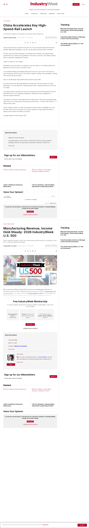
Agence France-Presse (9, 37)
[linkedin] (27, 42)
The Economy (6, 20)
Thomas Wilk (6, 245)
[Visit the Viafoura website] (53, 203)
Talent (27, 13)
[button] (4, 4)
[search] (7, 4)
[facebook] (25, 42)
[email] (35, 42)
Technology (34, 13)
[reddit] (32, 42)
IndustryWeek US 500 (8, 224)
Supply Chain (60, 13)
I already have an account (30, 214)
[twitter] (30, 42)
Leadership (52, 13)
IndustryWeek (42, 357)
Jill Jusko (14, 245)
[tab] (7, 196)
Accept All (82, 525)
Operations (43, 13)
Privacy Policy (45, 524)
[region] (30, 200)
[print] (56, 42)
